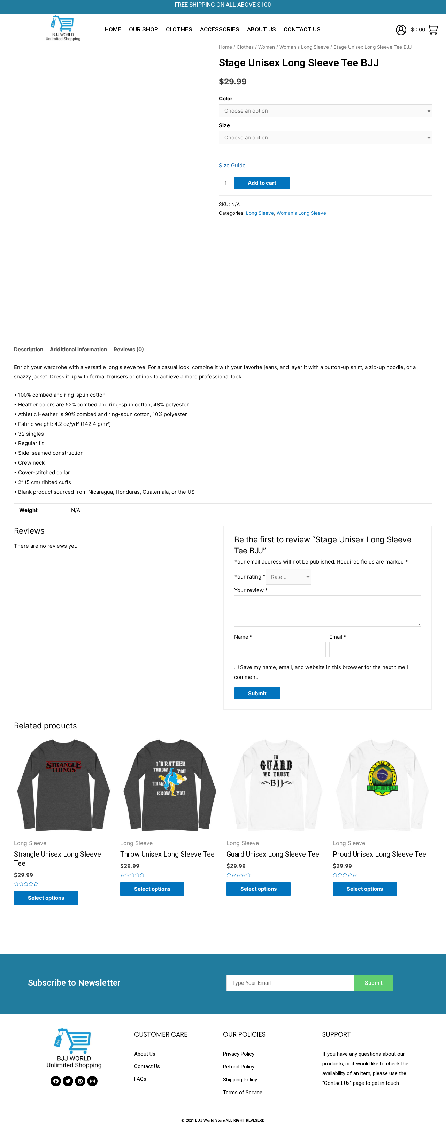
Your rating (250, 577)
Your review (251, 590)
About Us (261, 29)
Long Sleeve (260, 213)
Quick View (63, 833)
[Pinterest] (80, 1081)
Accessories (219, 29)
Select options (46, 898)
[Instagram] (92, 1081)
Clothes (179, 29)
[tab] (28, 349)
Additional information (78, 349)
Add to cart (262, 182)
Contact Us (302, 29)
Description (28, 349)
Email (338, 637)
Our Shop (143, 29)
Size (224, 125)
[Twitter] (68, 1081)
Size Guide (232, 165)
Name (243, 637)
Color (225, 98)
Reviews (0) (129, 349)
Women (266, 47)
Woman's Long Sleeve (304, 47)
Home (113, 29)
